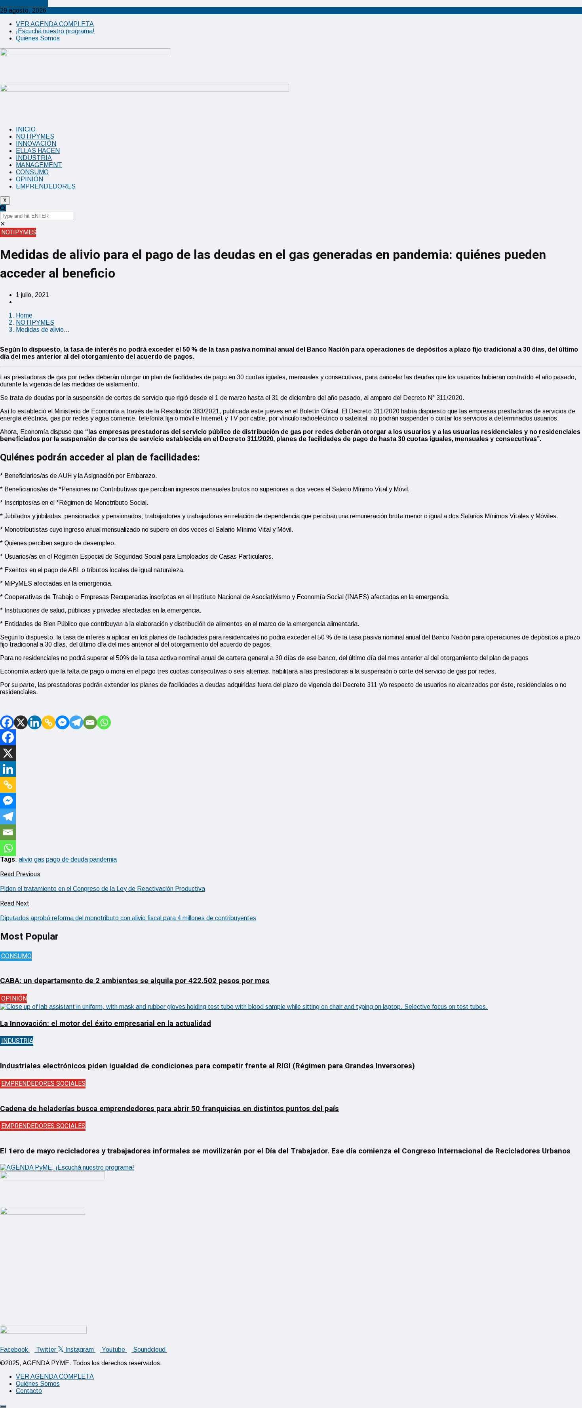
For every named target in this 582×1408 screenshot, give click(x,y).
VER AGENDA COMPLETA (55, 24)
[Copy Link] (48, 722)
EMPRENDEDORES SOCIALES (43, 1083)
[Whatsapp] (104, 722)
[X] (21, 722)
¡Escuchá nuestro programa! (55, 31)
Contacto (29, 1390)
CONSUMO (32, 172)
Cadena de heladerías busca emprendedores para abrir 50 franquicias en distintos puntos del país (169, 1108)
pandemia (103, 859)
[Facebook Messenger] (62, 722)
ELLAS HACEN (38, 150)
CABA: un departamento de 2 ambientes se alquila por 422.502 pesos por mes (135, 980)
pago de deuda (67, 859)
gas (39, 859)
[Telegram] (76, 722)
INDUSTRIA (34, 157)
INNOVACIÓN (36, 143)
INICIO (26, 129)
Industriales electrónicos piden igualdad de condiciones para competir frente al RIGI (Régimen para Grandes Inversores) (207, 1065)
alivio (25, 859)
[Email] (90, 722)
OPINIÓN (29, 179)
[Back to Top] (3, 1406)
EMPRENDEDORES (46, 186)
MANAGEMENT (39, 165)
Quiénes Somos (38, 38)
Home (24, 315)
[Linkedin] (35, 722)
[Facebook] (7, 722)
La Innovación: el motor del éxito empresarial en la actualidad (105, 1023)
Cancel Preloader (24, 3)
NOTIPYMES (35, 136)
